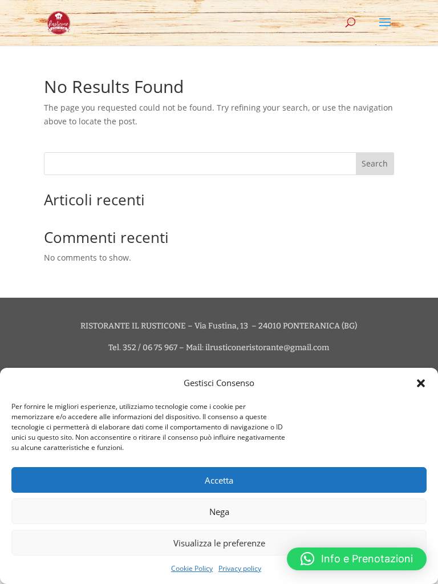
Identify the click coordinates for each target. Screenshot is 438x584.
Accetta (219, 480)
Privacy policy (239, 568)
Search (375, 163)
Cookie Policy (192, 568)
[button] (421, 383)
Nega (219, 511)
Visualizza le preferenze (219, 543)
